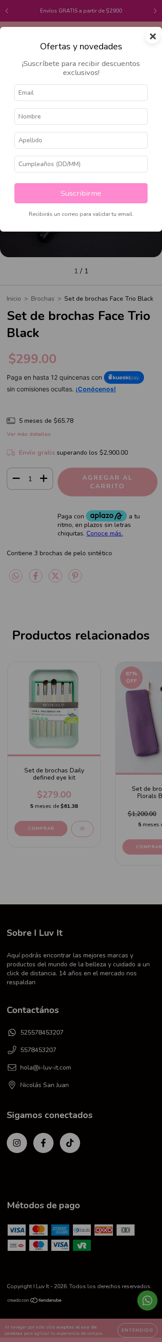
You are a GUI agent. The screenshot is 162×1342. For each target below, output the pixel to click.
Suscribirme (81, 193)
